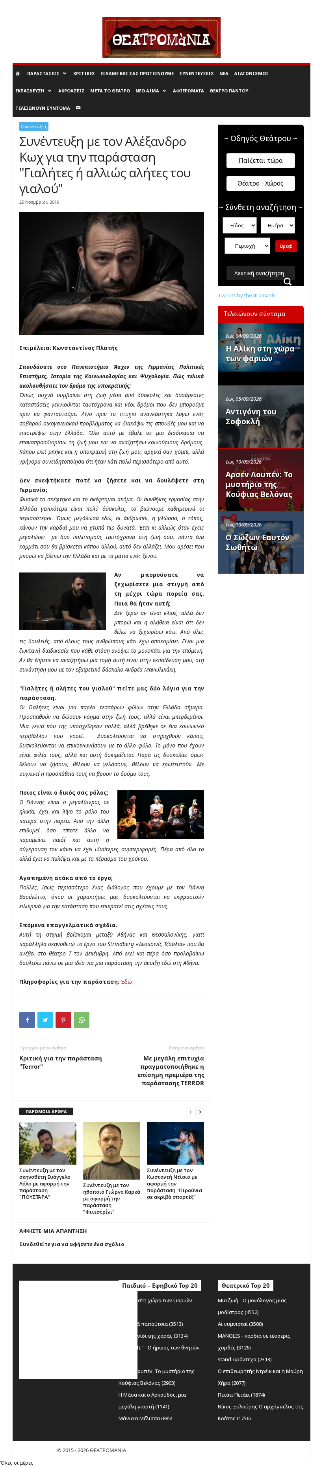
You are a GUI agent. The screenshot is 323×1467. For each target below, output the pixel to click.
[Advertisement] (270, 628)
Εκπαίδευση (30, 91)
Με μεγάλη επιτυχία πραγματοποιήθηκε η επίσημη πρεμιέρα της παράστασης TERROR (170, 1070)
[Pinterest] (63, 1020)
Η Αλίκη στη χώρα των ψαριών (260, 354)
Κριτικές (84, 73)
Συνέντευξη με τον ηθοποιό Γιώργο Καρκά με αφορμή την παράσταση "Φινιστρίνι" (111, 1198)
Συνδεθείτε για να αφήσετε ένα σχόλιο (71, 1244)
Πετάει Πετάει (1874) (241, 1394)
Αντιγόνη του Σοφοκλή (251, 417)
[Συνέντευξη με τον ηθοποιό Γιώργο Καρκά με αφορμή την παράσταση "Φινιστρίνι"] (111, 1151)
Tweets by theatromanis (247, 295)
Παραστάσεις (43, 73)
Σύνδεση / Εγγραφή (33, 5)
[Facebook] (27, 1020)
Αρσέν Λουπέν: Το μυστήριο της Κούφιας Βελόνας (259, 484)
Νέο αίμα (147, 91)
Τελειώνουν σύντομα (42, 108)
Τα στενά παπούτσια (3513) (151, 1323)
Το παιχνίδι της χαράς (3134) (153, 1335)
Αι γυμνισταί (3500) (240, 1323)
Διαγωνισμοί (251, 73)
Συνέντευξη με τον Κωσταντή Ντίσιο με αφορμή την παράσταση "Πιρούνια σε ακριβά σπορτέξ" (174, 1183)
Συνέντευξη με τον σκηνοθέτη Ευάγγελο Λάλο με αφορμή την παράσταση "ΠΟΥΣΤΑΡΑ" (45, 1183)
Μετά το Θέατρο (110, 91)
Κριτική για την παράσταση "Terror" (60, 1062)
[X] (45, 1020)
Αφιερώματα (188, 91)
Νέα (223, 73)
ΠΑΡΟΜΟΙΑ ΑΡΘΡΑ (46, 1111)
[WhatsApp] (81, 1020)
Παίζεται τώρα (261, 160)
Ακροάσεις (71, 91)
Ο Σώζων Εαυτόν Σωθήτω (258, 542)
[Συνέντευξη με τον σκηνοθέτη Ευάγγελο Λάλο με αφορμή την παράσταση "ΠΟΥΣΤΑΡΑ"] (47, 1143)
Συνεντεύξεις (196, 73)
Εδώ (126, 981)
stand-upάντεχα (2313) (245, 1359)
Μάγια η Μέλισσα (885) (146, 1418)
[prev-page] (191, 1112)
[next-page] (200, 1112)
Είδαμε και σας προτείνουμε (137, 73)
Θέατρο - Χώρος (261, 183)
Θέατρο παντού (229, 91)
